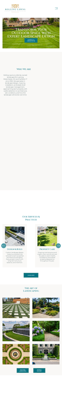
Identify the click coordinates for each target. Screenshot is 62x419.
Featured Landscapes (22, 370)
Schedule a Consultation (31, 40)
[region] (31, 245)
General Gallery (39, 370)
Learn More (31, 275)
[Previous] (3, 245)
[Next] (58, 245)
